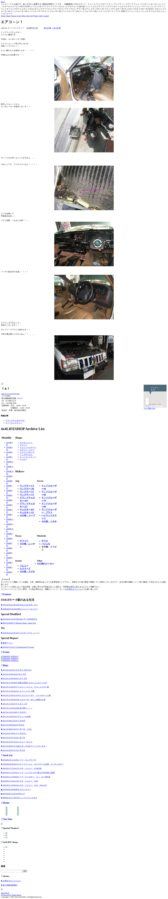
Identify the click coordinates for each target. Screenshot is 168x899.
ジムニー (24, 565)
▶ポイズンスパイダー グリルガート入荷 (26, 695)
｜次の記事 (56, 28)
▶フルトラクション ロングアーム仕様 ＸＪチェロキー (32, 764)
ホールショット (26, 443)
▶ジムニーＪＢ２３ (16, 742)
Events (19, 16)
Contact (46, 16)
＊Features (6, 594)
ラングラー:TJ (27, 491)
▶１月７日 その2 (16, 729)
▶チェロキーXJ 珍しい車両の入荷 (23, 700)
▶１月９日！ (14, 712)
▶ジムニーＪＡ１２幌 (17, 691)
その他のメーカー (45, 563)
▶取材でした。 (7, 643)
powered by (5, 893)
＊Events (5, 652)
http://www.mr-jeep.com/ (10, 394)
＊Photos (5, 802)
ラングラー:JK (27, 488)
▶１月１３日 (14, 678)
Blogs (3, 2)
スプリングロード (27, 452)
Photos (35, 16)
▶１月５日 (13, 750)
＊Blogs (4, 665)
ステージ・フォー (27, 450)
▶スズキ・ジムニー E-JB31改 (21, 768)
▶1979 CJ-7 (13, 794)
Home (3, 16)
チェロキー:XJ (27, 512)
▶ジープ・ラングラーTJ (18, 760)
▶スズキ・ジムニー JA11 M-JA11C (24, 785)
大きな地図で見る (150, 408)
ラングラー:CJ (27, 486)
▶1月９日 (12, 725)
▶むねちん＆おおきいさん (19, 605)
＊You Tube (6, 819)
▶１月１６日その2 (16, 670)
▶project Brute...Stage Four (18, 623)
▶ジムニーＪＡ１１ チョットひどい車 (25, 687)
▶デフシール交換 (16, 717)
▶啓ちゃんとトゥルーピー (19, 609)
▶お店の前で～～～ (16, 708)
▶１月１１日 (14, 704)
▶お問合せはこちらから (11, 881)
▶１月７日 (13, 738)
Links (41, 16)
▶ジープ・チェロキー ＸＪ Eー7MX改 (25, 777)
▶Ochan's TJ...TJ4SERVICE (19, 619)
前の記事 (47, 28)
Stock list (29, 16)
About (8, 16)
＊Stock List (6, 755)
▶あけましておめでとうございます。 (24, 746)
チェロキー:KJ (27, 509)
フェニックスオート (28, 447)
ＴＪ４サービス (26, 455)
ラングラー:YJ (27, 494)
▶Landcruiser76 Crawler (17, 647)
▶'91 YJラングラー (16, 789)
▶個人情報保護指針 (9, 885)
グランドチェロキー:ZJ (14, 420)
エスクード (25, 568)
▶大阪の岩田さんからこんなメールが (24, 683)
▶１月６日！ (14, 733)
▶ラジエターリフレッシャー (20, 633)
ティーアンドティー (13, 423)
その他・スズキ (27, 571)
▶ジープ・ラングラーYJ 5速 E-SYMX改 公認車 (28, 773)
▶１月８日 (13, 721)
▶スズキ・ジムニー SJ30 (19, 781)
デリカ (44, 541)
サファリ (24, 541)
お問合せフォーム (74, 589)
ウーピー (23, 459)
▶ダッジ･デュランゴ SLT (19, 798)
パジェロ (45, 544)
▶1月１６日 (13, 674)
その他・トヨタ (49, 521)
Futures (13, 16)
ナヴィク (23, 445)
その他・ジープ (27, 515)
